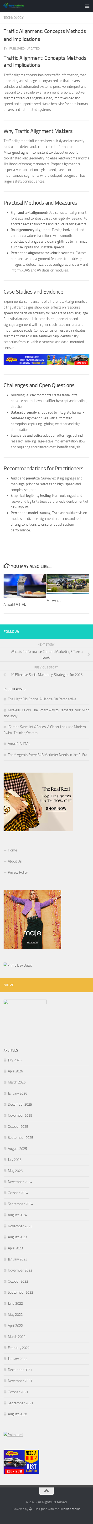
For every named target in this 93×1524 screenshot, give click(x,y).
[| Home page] (17, 6)
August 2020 (17, 1414)
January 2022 (17, 1359)
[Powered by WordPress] (30, 1509)
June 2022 (15, 1303)
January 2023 (17, 1259)
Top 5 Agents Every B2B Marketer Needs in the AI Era (47, 755)
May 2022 (15, 1314)
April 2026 (15, 1071)
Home (12, 850)
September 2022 (20, 1292)
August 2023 (17, 1237)
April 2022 (15, 1325)
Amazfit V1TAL (15, 604)
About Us (15, 861)
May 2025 (15, 1171)
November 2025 (20, 1115)
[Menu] (87, 6)
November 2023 (20, 1226)
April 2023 (15, 1248)
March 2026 (17, 1082)
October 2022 (18, 1281)
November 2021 (20, 1381)
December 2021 (20, 1370)
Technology (14, 18)
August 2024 (17, 1215)
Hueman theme (70, 1509)
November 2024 (20, 1182)
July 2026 (14, 1060)
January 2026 (17, 1093)
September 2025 (20, 1137)
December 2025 (20, 1104)
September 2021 (20, 1403)
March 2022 (17, 1337)
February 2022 (19, 1348)
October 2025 (18, 1126)
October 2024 (18, 1193)
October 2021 (18, 1392)
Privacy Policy (18, 872)
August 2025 (17, 1148)
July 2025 (14, 1160)
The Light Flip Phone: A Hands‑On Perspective (42, 699)
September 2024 (20, 1204)
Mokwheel (54, 600)
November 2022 (20, 1270)
